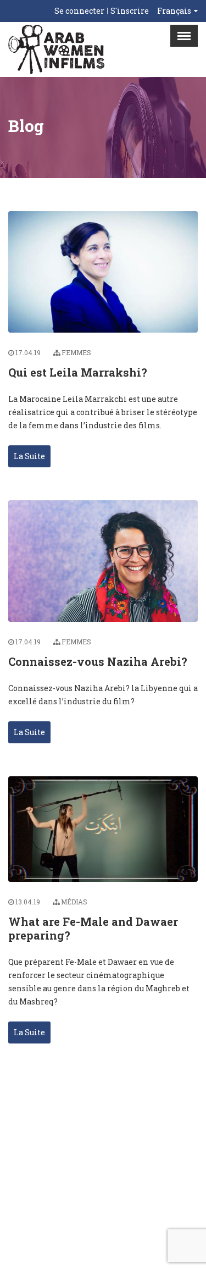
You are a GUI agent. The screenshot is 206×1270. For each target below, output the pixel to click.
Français (174, 10)
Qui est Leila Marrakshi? (77, 372)
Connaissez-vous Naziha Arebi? (97, 661)
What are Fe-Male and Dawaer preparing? (93, 928)
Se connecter (79, 11)
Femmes (76, 352)
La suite (29, 456)
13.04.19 (28, 901)
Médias (74, 901)
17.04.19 (28, 352)
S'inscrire (129, 11)
